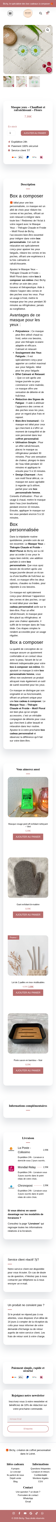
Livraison (34, 1223)
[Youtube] (25, 1513)
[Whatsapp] (42, 1513)
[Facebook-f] (19, 1513)
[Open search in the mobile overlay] (40, 13)
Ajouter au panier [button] (28, 836)
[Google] (31, 1513)
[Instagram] (13, 1513)
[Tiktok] (36, 1513)
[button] (10, 13)
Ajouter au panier (35, 133)
